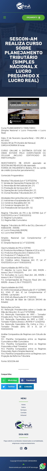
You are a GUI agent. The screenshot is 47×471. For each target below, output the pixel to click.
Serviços (24, 410)
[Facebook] (25, 448)
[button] (4, 17)
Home (23, 404)
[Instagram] (21, 448)
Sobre (23, 407)
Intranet (23, 415)
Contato (23, 412)
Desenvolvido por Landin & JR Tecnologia (23, 467)
